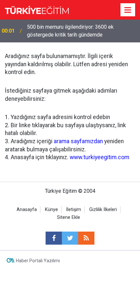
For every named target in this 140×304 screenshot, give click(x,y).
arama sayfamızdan (78, 141)
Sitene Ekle (68, 217)
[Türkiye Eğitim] (37, 9)
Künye (51, 209)
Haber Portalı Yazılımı (38, 260)
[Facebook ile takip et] (54, 238)
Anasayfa (27, 209)
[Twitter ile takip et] (70, 238)
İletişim (73, 209)
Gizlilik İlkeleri (103, 209)
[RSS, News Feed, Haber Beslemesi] (86, 238)
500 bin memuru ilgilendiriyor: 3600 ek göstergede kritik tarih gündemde (70, 31)
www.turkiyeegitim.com (99, 157)
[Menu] (128, 10)
